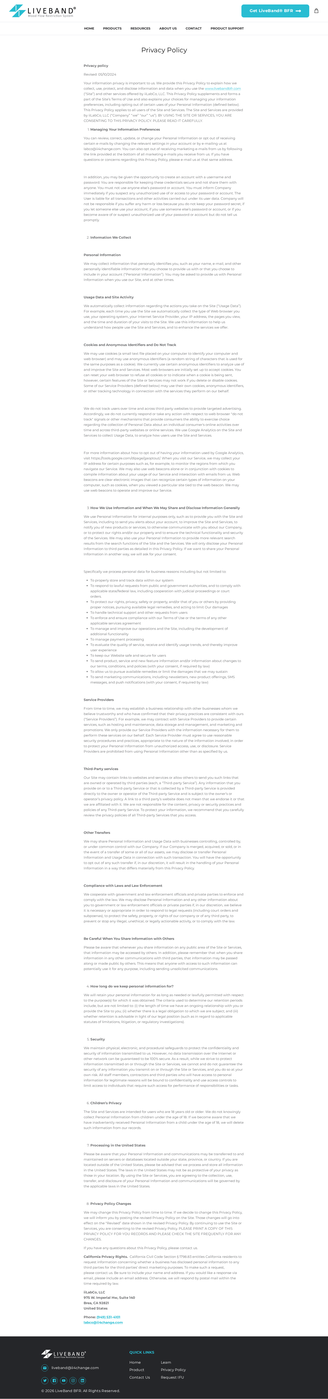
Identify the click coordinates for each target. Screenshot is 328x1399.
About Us (168, 28)
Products (112, 28)
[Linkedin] (82, 1380)
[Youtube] (63, 1380)
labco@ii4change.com (103, 1322)
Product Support (227, 28)
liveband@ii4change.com (75, 1368)
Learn (166, 1362)
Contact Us (139, 1377)
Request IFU (172, 1377)
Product (136, 1370)
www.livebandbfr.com (223, 88)
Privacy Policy (173, 1370)
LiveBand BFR (68, 1391)
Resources (140, 28)
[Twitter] (45, 1380)
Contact (194, 28)
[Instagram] (73, 1380)
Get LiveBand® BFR (273, 10)
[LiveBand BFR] (42, 10)
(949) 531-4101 (108, 1317)
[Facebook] (54, 1380)
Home (89, 28)
